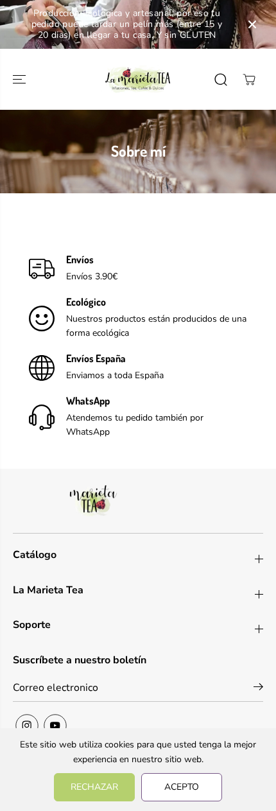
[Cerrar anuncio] (252, 24)
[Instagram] (27, 725)
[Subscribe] (258, 689)
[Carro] (249, 79)
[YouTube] (55, 725)
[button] (20, 79)
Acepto (181, 787)
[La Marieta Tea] (138, 79)
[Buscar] (221, 79)
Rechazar (94, 787)
